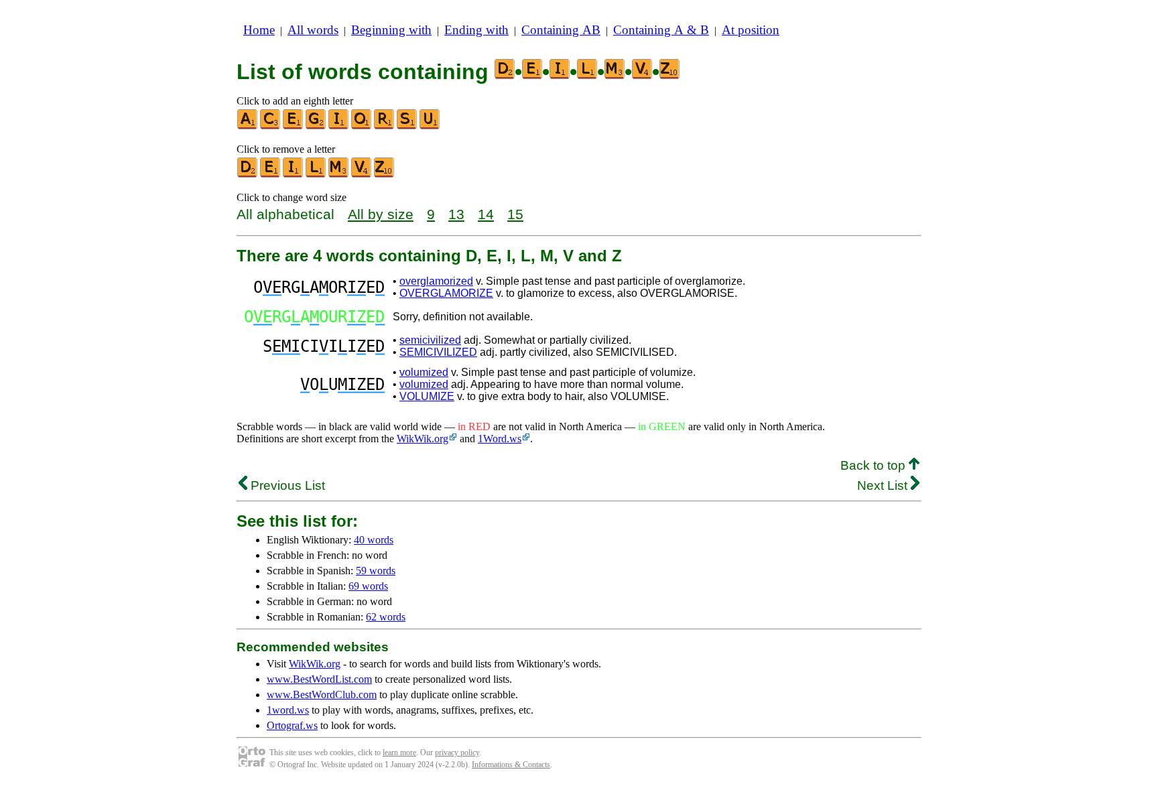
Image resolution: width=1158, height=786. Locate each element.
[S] (407, 126)
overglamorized (436, 281)
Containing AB (560, 30)
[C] (270, 126)
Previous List (286, 485)
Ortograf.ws (292, 725)
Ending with (476, 30)
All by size (380, 214)
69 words (368, 586)
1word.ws (288, 710)
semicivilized (430, 340)
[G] (316, 126)
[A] (248, 126)
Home (259, 30)
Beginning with (391, 30)
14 (486, 214)
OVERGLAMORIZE (446, 293)
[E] (293, 126)
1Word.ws (499, 438)
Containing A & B (661, 30)
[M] (339, 174)
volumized (423, 372)
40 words (373, 539)
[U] (430, 126)
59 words (375, 570)
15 (515, 214)
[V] (361, 174)
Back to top (874, 465)
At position (750, 30)
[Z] (384, 174)
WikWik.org (422, 438)
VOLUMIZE (426, 396)
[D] (248, 174)
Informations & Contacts (511, 764)
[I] (339, 126)
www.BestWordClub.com (322, 694)
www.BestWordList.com (319, 679)
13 (456, 214)
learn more (399, 752)
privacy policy (457, 752)
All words (312, 30)
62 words (385, 617)
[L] (316, 174)
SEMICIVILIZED (438, 352)
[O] (361, 126)
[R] (384, 126)
